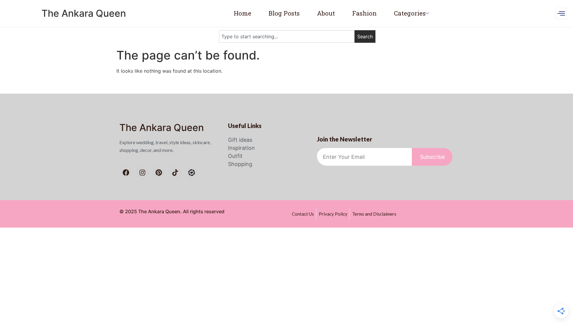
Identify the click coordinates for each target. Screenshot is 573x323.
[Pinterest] (158, 172)
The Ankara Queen (83, 13)
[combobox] (287, 36)
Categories (410, 13)
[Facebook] (126, 172)
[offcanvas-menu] (561, 13)
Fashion (364, 13)
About (326, 13)
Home (242, 13)
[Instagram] (142, 172)
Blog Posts (284, 13)
